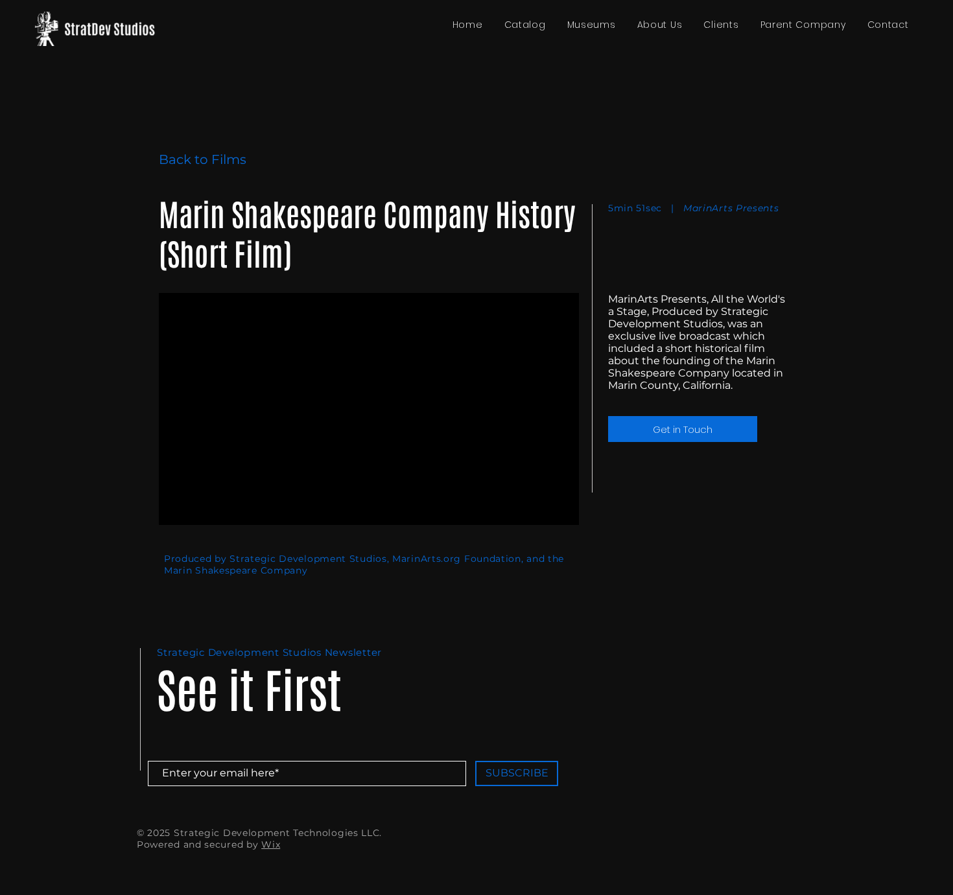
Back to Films (202, 159)
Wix (270, 844)
